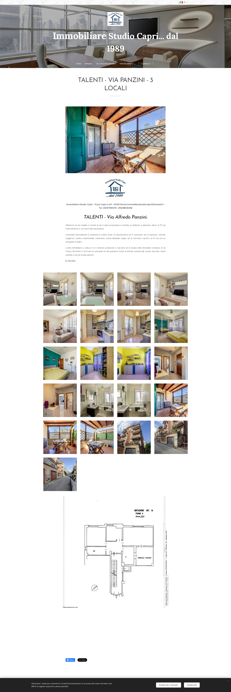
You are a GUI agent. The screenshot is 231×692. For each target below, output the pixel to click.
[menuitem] (79, 64)
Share (71, 660)
